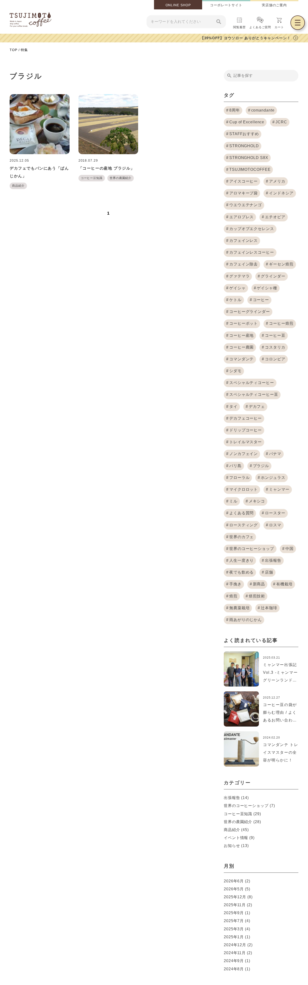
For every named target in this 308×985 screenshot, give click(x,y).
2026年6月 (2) (237, 881)
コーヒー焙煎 (281, 323)
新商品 (259, 584)
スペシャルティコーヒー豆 (253, 394)
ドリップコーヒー (245, 430)
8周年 (234, 110)
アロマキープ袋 (243, 193)
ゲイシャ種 (267, 288)
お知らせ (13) (236, 846)
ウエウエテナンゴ (245, 205)
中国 (289, 549)
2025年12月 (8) (238, 897)
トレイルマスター (245, 442)
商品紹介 (18, 185)
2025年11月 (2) (238, 905)
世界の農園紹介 (120, 178)
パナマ (275, 454)
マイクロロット (243, 489)
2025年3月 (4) (237, 929)
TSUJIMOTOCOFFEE (250, 169)
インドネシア (281, 193)
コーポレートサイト (226, 5)
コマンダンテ (241, 359)
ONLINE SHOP (178, 5)
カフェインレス (243, 240)
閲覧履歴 (239, 27)
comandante (263, 110)
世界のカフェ (241, 537)
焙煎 (233, 596)
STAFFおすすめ (244, 134)
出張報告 (273, 560)
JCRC (281, 122)
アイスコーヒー (243, 181)
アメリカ (277, 181)
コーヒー (261, 300)
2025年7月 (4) (237, 921)
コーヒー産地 (241, 335)
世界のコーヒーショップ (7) (249, 806)
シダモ (235, 371)
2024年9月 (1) (237, 961)
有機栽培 (284, 584)
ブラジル (261, 466)
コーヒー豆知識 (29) (242, 814)
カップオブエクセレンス (251, 229)
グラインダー (273, 276)
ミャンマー (279, 489)
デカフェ (257, 406)
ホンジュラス (273, 478)
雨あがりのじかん (245, 620)
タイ (233, 406)
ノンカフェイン (243, 454)
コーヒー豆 (275, 335)
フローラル (239, 478)
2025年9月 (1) (237, 913)
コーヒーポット (243, 323)
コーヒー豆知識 (92, 178)
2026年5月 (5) (237, 889)
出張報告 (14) (236, 798)
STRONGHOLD (244, 146)
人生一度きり (241, 560)
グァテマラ (239, 276)
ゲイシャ (237, 288)
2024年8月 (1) (237, 969)
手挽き (235, 584)
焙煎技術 (257, 596)
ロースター (275, 513)
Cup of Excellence (246, 122)
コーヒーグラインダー (249, 312)
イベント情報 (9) (239, 838)
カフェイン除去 (243, 264)
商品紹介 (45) (236, 830)
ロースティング (243, 525)
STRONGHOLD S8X (248, 158)
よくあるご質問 (260, 27)
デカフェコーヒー (245, 418)
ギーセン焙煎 (281, 264)
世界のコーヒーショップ (251, 549)
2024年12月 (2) (238, 945)
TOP (13, 50)
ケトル (235, 300)
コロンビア (275, 359)
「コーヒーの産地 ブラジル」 (106, 168)
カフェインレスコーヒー (251, 252)
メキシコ (257, 501)
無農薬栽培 (239, 608)
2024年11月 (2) (238, 953)
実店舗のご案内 (274, 5)
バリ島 (235, 466)
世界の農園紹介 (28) (242, 822)
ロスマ (275, 525)
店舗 (269, 572)
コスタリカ (275, 347)
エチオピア (275, 217)
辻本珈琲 (269, 608)
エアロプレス (241, 217)
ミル (233, 501)
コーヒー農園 (241, 347)
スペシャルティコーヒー (251, 383)
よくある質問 (241, 513)
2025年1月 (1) (237, 937)
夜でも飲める (241, 572)
